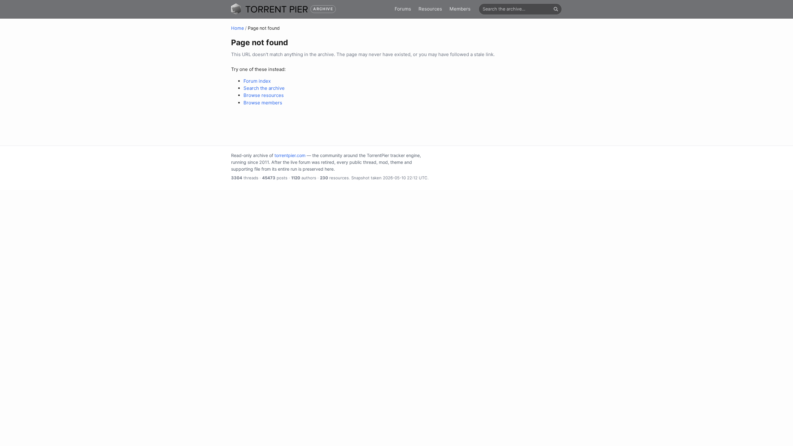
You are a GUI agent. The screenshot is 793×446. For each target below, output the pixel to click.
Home (237, 28)
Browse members (262, 103)
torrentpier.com (289, 155)
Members (460, 9)
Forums (403, 9)
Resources (430, 9)
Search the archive (264, 88)
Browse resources (263, 95)
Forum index (257, 81)
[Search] (556, 9)
